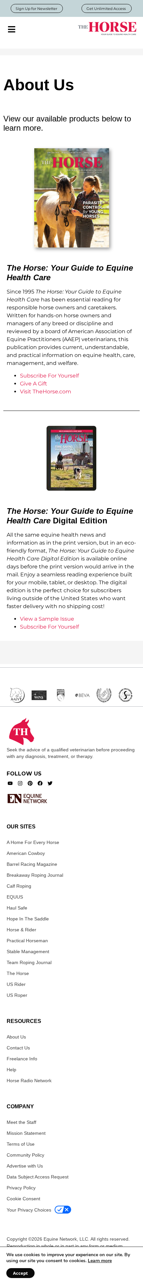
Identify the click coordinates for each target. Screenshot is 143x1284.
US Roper (17, 995)
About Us (16, 1037)
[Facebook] (40, 783)
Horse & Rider (21, 929)
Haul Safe (17, 907)
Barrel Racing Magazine (32, 864)
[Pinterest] (30, 783)
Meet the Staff (21, 1122)
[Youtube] (10, 783)
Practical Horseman (27, 940)
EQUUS (15, 897)
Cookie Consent (23, 1198)
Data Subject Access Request (38, 1176)
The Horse (18, 973)
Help (11, 1069)
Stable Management (28, 951)
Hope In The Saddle (28, 918)
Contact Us (18, 1047)
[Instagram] (20, 783)
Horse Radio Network (29, 1080)
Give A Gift (33, 383)
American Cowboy (26, 853)
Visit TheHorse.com (45, 391)
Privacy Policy (21, 1187)
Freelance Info (22, 1058)
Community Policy (25, 1155)
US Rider (16, 984)
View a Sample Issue (47, 619)
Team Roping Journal (29, 962)
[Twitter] (50, 783)
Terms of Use (21, 1144)
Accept (20, 1273)
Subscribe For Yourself (49, 376)
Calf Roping (19, 886)
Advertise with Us (25, 1166)
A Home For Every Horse (33, 842)
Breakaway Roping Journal (35, 875)
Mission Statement (26, 1133)
